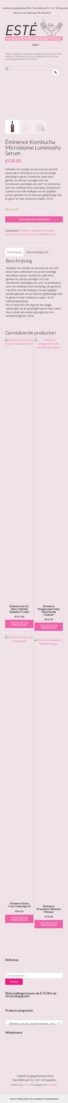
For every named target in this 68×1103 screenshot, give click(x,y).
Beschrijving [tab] (14, 252)
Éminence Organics (22, 54)
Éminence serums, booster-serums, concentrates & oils (33, 55)
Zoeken (14, 981)
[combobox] (34, 1022)
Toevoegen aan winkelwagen (34, 219)
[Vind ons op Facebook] (33, 3)
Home (8, 54)
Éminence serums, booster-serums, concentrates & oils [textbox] (35, 1023)
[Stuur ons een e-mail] (29, 3)
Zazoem (26, 1084)
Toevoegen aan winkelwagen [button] (19, 623)
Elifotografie (51, 1084)
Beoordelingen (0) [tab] (37, 252)
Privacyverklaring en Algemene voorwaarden (34, 1099)
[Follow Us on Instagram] (37, 3)
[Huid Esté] (34, 29)
